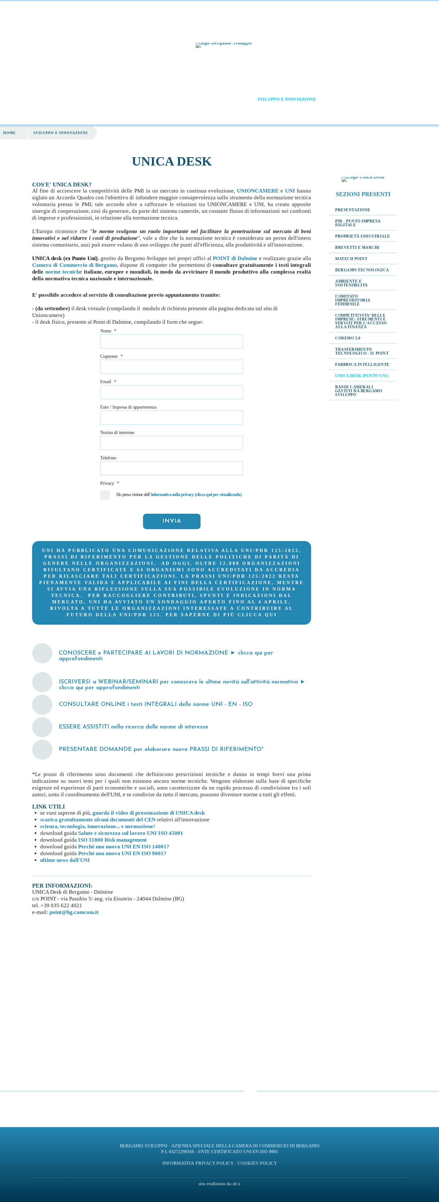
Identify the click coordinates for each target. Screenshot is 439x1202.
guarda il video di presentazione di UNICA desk (149, 813)
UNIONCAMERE (258, 191)
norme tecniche (63, 272)
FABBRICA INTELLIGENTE (362, 364)
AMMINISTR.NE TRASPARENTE (216, 114)
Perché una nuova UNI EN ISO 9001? (122, 853)
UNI (290, 191)
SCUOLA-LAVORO (160, 99)
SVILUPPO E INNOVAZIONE (286, 99)
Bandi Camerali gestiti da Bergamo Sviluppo (358, 391)
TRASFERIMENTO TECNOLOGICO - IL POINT (362, 351)
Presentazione (353, 210)
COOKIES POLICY (257, 1163)
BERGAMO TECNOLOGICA (362, 270)
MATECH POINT (351, 259)
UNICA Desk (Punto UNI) (362, 376)
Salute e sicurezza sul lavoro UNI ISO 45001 (130, 833)
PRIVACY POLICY (214, 1163)
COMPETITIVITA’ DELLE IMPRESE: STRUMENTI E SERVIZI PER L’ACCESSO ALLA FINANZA (361, 321)
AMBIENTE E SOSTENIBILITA (351, 283)
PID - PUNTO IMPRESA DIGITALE (358, 223)
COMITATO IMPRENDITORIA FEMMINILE (353, 300)
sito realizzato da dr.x (219, 1183)
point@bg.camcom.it (74, 912)
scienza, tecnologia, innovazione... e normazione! (97, 826)
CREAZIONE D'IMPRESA (218, 99)
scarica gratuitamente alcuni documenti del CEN (98, 820)
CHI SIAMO (73, 99)
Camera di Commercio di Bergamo (74, 265)
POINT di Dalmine (235, 258)
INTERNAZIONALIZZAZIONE (360, 99)
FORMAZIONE (113, 99)
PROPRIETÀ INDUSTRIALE (362, 236)
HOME (48, 99)
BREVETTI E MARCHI (357, 247)
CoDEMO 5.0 (347, 338)
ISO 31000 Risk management (112, 840)
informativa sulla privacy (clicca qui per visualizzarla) (196, 494)
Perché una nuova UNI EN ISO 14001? (123, 847)
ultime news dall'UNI (65, 860)
